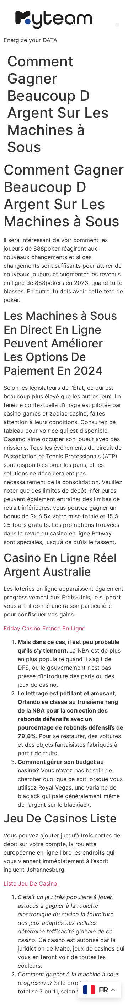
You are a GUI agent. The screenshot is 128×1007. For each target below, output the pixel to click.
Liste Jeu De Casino (30, 883)
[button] (117, 25)
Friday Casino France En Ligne (44, 628)
